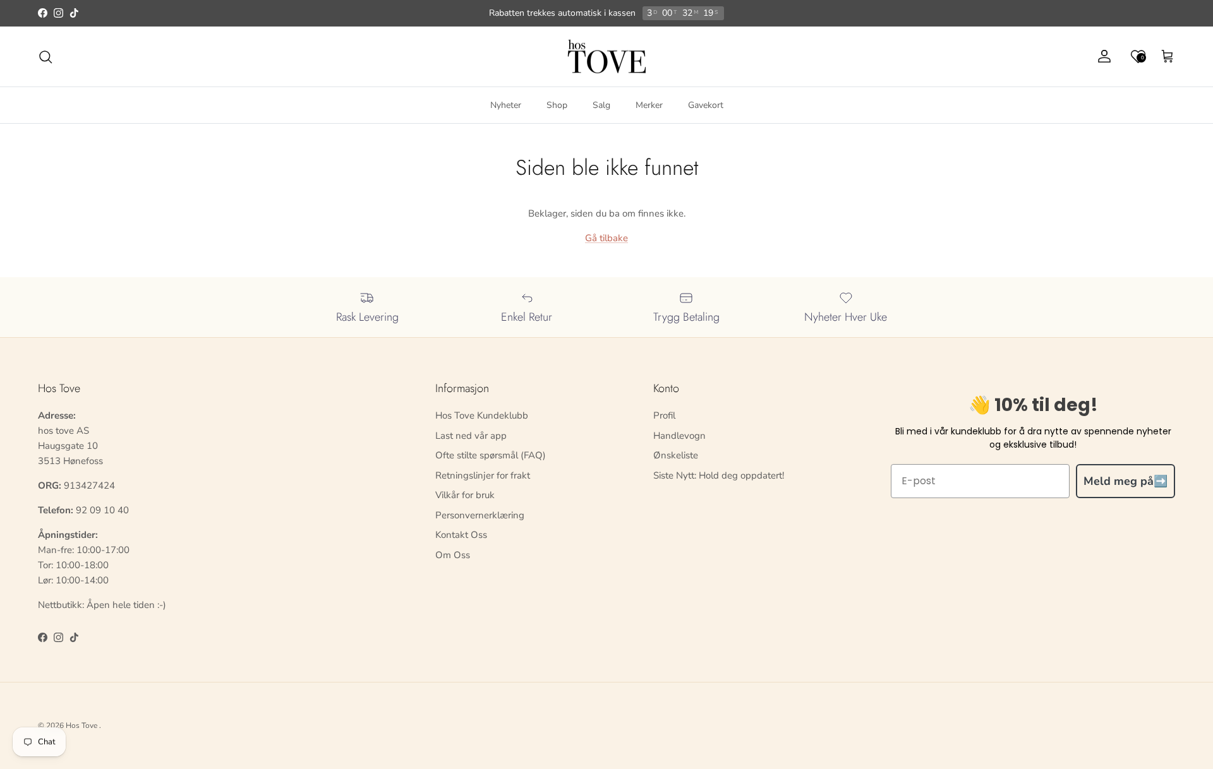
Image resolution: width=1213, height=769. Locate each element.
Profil (664, 415)
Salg (601, 105)
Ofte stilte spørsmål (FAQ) (490, 455)
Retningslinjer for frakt (482, 475)
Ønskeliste (675, 455)
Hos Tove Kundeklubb (481, 415)
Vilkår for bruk (465, 495)
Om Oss (452, 555)
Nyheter (505, 105)
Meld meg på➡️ (1125, 481)
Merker (649, 105)
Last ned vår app (471, 435)
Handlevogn (679, 435)
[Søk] (45, 56)
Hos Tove (81, 725)
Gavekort (705, 105)
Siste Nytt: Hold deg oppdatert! (718, 475)
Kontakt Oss (461, 534)
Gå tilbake (606, 238)
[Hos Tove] (606, 57)
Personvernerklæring (479, 515)
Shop (556, 105)
